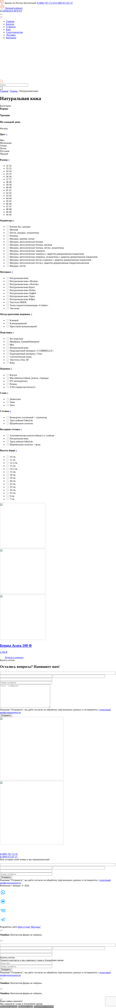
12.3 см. (14, 463)
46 (10, 203)
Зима (12, 402)
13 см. (13, 466)
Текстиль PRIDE (18, 302)
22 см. (13, 484)
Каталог (10, 24)
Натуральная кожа (19, 278)
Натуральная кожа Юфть (22, 299)
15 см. (13, 472)
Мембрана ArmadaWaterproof (24, 341)
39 (10, 184)
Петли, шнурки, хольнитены (24, 232)
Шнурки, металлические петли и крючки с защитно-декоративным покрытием (50, 260)
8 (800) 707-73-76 (46, 3)
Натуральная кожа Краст (22, 287)
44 (10, 198)
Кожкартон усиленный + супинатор (28, 417)
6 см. (12, 496)
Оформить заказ (25, 1007)
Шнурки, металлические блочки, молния (31, 245)
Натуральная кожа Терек (22, 296)
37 (10, 179)
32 (10, 165)
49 (10, 212)
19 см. (13, 478)
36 (10, 176)
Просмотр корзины (8, 1007)
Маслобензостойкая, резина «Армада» (29, 378)
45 (10, 201)
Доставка (11, 35)
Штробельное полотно (21, 423)
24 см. (13, 490)
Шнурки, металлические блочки (26, 241)
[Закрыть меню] (1, 17)
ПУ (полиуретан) (18, 381)
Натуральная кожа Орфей (23, 293)
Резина (13, 384)
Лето (12, 405)
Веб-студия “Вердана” (29, 927)
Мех (12, 344)
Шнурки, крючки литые (22, 238)
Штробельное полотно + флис (25, 444)
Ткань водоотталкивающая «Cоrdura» (29, 305)
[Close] (1, 930)
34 (10, 171)
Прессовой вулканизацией (23, 326)
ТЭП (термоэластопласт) (22, 387)
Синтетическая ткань (21, 356)
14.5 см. (14, 469)
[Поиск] (1, 88)
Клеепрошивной (18, 323)
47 (10, 206)
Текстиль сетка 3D (19, 359)
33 (10, 168)
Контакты (11, 37)
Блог (8, 29)
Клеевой (14, 320)
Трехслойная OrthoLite (21, 420)
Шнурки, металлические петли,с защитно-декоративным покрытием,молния (49, 263)
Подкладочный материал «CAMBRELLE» (31, 350)
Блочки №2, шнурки (20, 226)
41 (10, 190)
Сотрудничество (14, 32)
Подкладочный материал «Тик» (26, 353)
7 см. (12, 499)
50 (10, 214)
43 (10, 195)
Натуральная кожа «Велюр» (24, 281)
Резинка (14, 235)
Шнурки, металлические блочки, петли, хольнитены (37, 248)
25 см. (13, 493)
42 (10, 193)
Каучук (13, 375)
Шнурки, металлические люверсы (27, 251)
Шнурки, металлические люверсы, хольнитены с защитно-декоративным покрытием (53, 257)
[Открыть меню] (1, 14)
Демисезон (15, 399)
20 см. (13, 481)
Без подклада (16, 338)
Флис (12, 362)
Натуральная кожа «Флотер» (24, 284)
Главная (10, 21)
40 (10, 187)
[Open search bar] (1, 82)
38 (10, 182)
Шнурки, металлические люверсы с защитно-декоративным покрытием (47, 254)
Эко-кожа (14, 308)
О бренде (11, 26)
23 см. (13, 487)
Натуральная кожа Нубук (22, 290)
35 (10, 174)
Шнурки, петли (18, 266)
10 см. (13, 456)
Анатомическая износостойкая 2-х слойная (32, 435)
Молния (14, 229)
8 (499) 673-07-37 (64, 3)
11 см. (13, 460)
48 (10, 209)
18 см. (13, 475)
